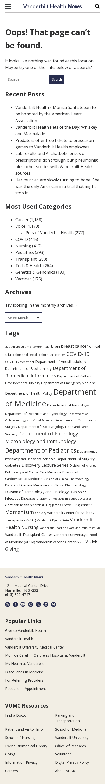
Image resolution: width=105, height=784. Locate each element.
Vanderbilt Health (19, 638)
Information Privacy (21, 762)
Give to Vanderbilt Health (25, 630)
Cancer (22, 219)
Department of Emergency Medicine (68, 383)
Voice (20, 226)
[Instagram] (30, 604)
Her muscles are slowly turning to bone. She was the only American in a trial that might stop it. (57, 186)
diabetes (13, 465)
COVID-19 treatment (19, 362)
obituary (40, 513)
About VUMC (65, 770)
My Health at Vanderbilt (24, 663)
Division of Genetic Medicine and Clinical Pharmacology (45, 485)
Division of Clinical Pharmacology (66, 479)
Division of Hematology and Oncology (37, 491)
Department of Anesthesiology (60, 361)
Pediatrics (24, 252)
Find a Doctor (16, 715)
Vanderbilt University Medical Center (34, 647)
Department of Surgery (75, 458)
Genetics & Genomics (35, 272)
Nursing (23, 246)
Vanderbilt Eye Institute (53, 520)
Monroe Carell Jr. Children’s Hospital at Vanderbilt (45, 655)
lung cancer (82, 504)
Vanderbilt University (71, 737)
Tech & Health (28, 265)
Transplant (26, 259)
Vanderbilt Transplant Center (28, 534)
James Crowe (62, 505)
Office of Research (70, 745)
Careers (11, 770)
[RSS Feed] (7, 604)
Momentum (19, 511)
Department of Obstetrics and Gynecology (36, 413)
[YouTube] (22, 604)
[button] (8, 6)
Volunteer (63, 754)
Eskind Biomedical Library (26, 745)
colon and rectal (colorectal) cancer (39, 354)
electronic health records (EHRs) (28, 505)
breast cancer (74, 346)
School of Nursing (20, 737)
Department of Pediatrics (40, 450)
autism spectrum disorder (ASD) (27, 346)
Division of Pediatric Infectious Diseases (64, 498)
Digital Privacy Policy (72, 762)
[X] (38, 604)
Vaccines (23, 279)
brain (55, 346)
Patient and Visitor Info (24, 729)
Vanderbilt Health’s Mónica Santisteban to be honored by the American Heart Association (55, 114)
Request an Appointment (25, 688)
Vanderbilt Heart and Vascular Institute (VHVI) (70, 528)
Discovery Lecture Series (45, 465)
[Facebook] (15, 604)
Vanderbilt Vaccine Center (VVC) (60, 542)
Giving (10, 754)
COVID (21, 239)
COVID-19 (78, 353)
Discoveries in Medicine (24, 672)
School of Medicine (71, 729)
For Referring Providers (24, 680)
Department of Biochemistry (28, 368)
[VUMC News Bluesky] (53, 604)
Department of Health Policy (28, 393)
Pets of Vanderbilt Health (49, 233)
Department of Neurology (68, 405)
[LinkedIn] (45, 604)
